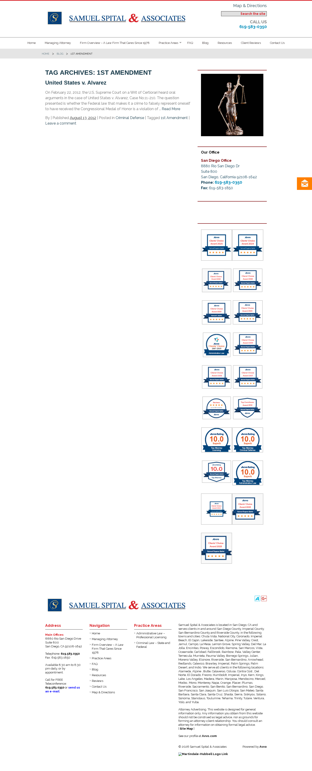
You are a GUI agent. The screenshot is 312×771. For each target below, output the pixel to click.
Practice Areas (168, 43)
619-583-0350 (253, 26)
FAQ (190, 43)
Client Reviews (251, 43)
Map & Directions (250, 5)
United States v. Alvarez (75, 83)
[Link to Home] (118, 17)
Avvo (263, 746)
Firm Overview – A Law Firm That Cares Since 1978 (115, 43)
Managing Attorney (58, 43)
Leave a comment (60, 123)
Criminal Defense (130, 118)
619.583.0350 (70, 653)
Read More (171, 109)
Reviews (97, 681)
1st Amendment (174, 118)
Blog (205, 43)
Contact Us (277, 43)
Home (31, 43)
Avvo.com (209, 736)
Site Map (186, 728)
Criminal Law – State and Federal (153, 645)
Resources (225, 43)
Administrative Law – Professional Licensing (151, 635)
